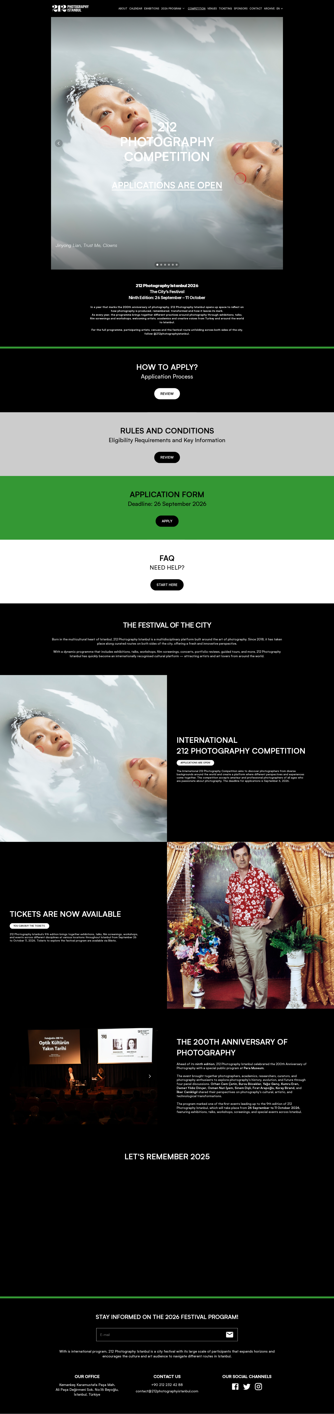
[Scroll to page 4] (169, 265)
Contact (256, 8)
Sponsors (241, 8)
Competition (196, 8)
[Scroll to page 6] (177, 265)
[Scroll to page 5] (173, 265)
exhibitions (151, 8)
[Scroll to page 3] (165, 265)
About (122, 8)
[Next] (275, 143)
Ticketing (225, 8)
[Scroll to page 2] (161, 265)
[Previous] (59, 143)
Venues (212, 8)
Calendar (135, 8)
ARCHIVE (269, 8)
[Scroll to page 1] (156, 265)
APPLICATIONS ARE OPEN (167, 185)
